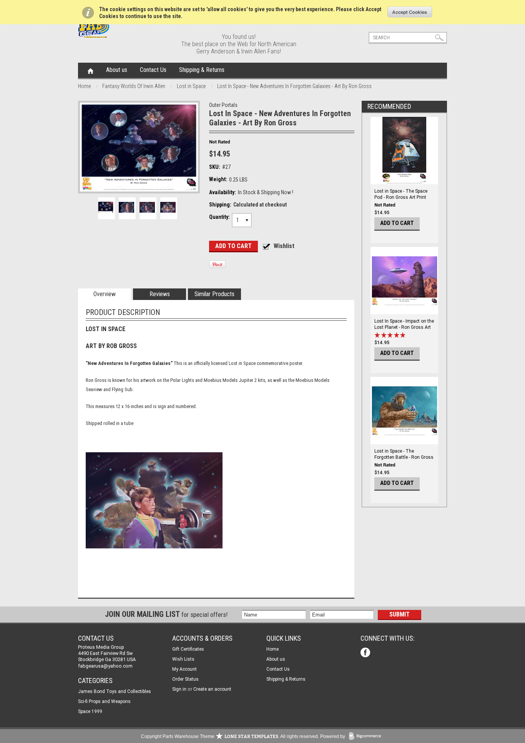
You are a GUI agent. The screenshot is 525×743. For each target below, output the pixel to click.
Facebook (366, 653)
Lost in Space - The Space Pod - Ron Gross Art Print (400, 194)
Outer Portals (223, 105)
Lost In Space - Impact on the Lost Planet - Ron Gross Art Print (404, 327)
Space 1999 (90, 711)
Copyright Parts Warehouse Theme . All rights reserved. (230, 736)
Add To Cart (397, 223)
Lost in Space (191, 86)
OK (409, 12)
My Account (184, 669)
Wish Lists (183, 659)
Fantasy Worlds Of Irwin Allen (133, 86)
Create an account (212, 689)
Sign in (179, 689)
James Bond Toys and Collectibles (114, 691)
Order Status (185, 679)
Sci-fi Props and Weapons (104, 701)
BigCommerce (366, 736)
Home (90, 70)
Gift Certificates (188, 649)
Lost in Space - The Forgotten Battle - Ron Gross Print (404, 457)
